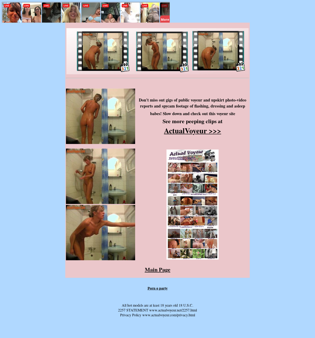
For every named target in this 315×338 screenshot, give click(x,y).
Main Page (157, 269)
